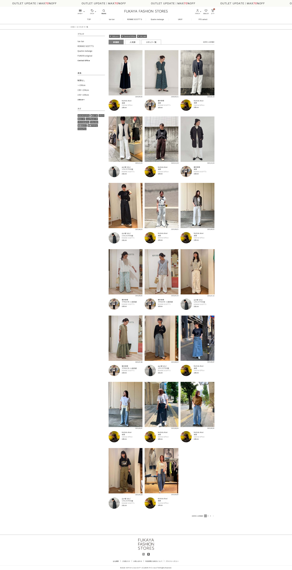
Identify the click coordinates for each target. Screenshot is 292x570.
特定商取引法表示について (153, 561)
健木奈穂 (161, 101)
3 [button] (210, 516)
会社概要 (116, 561)
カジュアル (82, 129)
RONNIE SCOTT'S (134, 19)
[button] (213, 516)
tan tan (112, 19)
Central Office (127, 105)
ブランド (81, 34)
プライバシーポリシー (172, 561)
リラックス (94, 122)
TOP (89, 19)
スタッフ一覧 (151, 42)
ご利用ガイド (126, 561)
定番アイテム (92, 125)
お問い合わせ (137, 561)
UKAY (180, 19)
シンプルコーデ (91, 119)
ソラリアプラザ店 (127, 169)
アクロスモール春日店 (129, 302)
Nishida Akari (127, 101)
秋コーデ (81, 119)
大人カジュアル (83, 115)
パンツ (101, 115)
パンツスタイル (83, 122)
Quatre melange (157, 19)
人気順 (132, 42)
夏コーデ (94, 115)
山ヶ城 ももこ (126, 167)
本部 (123, 103)
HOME (73, 27)
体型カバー (82, 125)
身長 (79, 73)
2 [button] (208, 516)
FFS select (203, 19)
